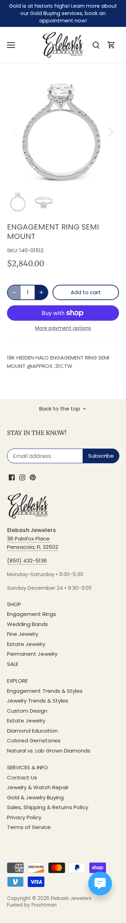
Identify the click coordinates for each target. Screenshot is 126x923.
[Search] (96, 44)
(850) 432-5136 (27, 560)
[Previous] (15, 131)
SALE (12, 664)
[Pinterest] (33, 477)
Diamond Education (32, 730)
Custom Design (27, 710)
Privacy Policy (24, 817)
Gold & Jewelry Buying (35, 797)
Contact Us (22, 777)
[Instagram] (22, 477)
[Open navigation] (11, 45)
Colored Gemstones (34, 740)
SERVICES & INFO (27, 767)
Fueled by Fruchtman (32, 905)
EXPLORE (17, 680)
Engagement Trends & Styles (45, 691)
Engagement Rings (31, 614)
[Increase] (41, 292)
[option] (63, 132)
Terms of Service (29, 827)
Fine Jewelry (22, 634)
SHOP (14, 604)
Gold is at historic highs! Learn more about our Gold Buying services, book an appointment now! (63, 13)
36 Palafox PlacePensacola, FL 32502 (32, 543)
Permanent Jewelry (32, 653)
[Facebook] (12, 477)
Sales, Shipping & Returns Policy (47, 807)
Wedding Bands (27, 624)
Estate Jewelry (26, 644)
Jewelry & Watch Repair (38, 787)
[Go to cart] (111, 44)
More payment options (63, 328)
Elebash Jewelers (71, 898)
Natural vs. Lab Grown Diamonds (48, 750)
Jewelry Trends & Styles (37, 700)
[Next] (110, 131)
